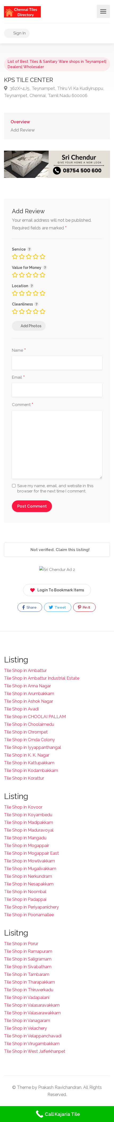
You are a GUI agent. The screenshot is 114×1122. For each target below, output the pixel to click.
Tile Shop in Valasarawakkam (32, 1012)
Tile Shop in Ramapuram (28, 951)
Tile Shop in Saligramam (27, 959)
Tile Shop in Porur (21, 943)
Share (31, 607)
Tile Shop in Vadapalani (26, 997)
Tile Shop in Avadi (21, 708)
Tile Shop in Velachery (25, 1028)
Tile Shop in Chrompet (26, 732)
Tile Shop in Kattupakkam (29, 762)
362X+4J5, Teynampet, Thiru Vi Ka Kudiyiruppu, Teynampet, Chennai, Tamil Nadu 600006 (54, 92)
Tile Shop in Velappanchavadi (33, 1035)
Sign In (19, 33)
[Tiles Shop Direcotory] (22, 11)
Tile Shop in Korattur (24, 778)
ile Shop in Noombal (26, 891)
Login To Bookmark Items (60, 590)
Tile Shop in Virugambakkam (32, 1043)
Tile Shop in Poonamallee (29, 914)
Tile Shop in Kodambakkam (31, 770)
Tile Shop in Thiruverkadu (28, 989)
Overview (20, 121)
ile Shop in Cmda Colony (31, 739)
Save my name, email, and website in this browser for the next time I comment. (55, 488)
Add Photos (31, 326)
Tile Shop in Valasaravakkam (32, 1005)
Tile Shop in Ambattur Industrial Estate (41, 678)
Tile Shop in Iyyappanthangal (32, 747)
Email (18, 377)
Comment (22, 405)
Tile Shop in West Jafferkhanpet (34, 1051)
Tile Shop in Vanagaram (27, 1020)
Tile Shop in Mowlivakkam (29, 860)
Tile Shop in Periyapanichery (31, 907)
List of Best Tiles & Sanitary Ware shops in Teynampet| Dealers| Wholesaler (57, 64)
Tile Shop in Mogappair (26, 845)
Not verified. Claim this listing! (59, 549)
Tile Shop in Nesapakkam (29, 884)
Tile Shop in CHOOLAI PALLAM (35, 716)
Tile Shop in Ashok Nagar (28, 701)
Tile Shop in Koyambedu (28, 814)
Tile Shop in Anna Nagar (27, 685)
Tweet (60, 607)
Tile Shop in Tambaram (26, 974)
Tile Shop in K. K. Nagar (26, 755)
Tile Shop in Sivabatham (27, 966)
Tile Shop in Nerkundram (28, 876)
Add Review (23, 130)
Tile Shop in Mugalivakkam (30, 868)
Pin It (86, 607)
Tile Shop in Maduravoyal (29, 830)
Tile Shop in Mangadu (25, 837)
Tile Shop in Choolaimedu (29, 724)
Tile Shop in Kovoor (23, 807)
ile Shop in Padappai (26, 899)
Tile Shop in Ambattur (25, 670)
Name (19, 350)
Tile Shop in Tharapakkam (29, 982)
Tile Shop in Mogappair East (31, 853)
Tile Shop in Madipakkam (28, 822)
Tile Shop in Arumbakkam (29, 693)
